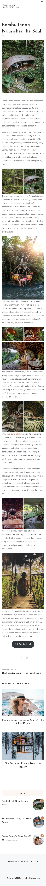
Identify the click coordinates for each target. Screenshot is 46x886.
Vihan (22, 878)
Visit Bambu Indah (23, 644)
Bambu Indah (16, 434)
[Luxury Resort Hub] (15, 6)
